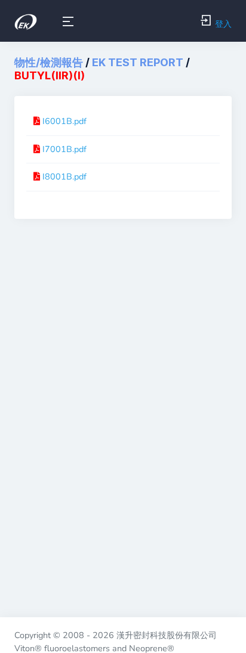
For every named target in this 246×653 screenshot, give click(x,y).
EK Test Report (137, 62)
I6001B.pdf (64, 121)
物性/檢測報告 (48, 62)
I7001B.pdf (64, 149)
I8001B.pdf (64, 176)
